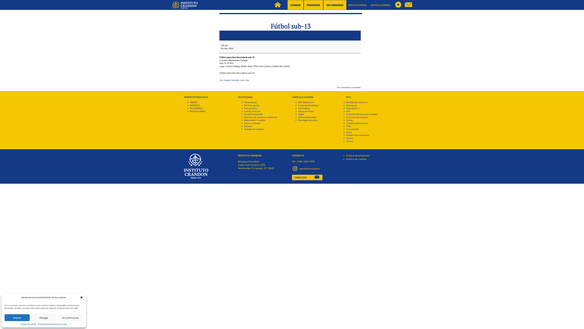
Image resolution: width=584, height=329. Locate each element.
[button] (81, 297)
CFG (348, 111)
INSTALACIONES (380, 5)
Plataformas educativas (357, 135)
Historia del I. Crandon (254, 120)
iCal (221, 80)
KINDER (193, 102)
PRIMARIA (195, 105)
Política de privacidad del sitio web (52, 324)
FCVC (348, 126)
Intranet (248, 126)
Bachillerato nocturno (356, 102)
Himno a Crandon (252, 123)
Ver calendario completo (349, 87)
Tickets (349, 141)
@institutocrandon (310, 168)
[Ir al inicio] (185, 5)
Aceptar (17, 317)
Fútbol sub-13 (291, 26)
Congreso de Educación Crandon (361, 114)
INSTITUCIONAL (357, 5)
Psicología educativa (308, 120)
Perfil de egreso (251, 105)
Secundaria (334, 5)
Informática (303, 108)
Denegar (44, 317)
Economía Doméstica (308, 105)
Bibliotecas (351, 105)
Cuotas (349, 120)
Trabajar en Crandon (254, 129)
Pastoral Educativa (307, 117)
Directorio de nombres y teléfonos (260, 117)
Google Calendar (232, 80)
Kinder (295, 5)
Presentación (250, 102)
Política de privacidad (358, 155)
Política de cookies (28, 324)
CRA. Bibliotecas (306, 102)
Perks (349, 132)
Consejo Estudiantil (253, 114)
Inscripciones (250, 108)
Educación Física (306, 111)
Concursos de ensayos (357, 117)
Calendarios (352, 108)
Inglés (301, 114)
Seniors (349, 138)
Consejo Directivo (252, 111)
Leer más (244, 80)
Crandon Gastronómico (357, 123)
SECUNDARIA (196, 108)
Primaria (313, 5)
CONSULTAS (300, 177)
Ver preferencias (70, 317)
